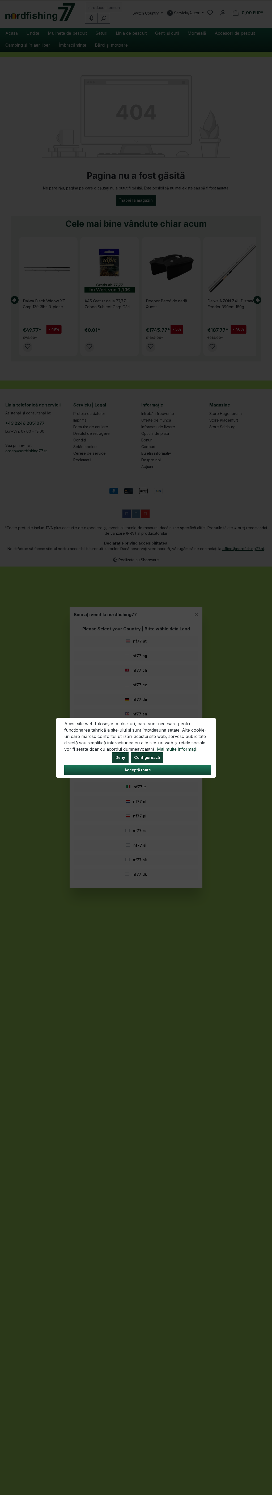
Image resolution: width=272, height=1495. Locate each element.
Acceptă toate (138, 770)
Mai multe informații (177, 749)
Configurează (147, 757)
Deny (120, 757)
